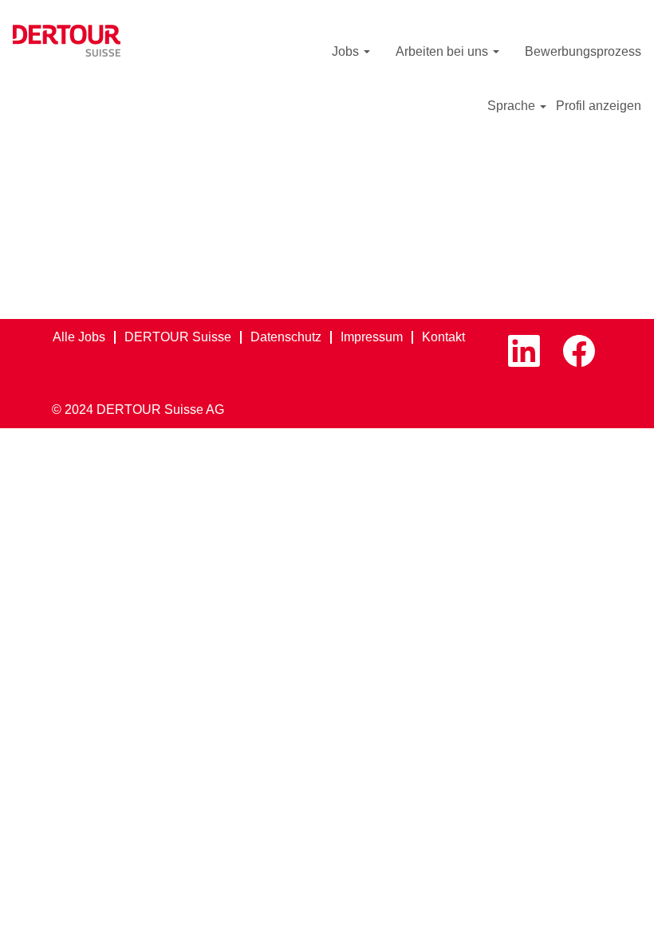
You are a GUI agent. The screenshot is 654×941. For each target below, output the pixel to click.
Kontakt (443, 337)
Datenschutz (285, 337)
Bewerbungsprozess (583, 51)
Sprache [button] (512, 105)
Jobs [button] (347, 51)
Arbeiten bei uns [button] (443, 51)
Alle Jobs (79, 337)
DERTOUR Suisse (177, 337)
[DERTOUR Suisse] (66, 40)
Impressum (372, 337)
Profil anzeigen (598, 105)
